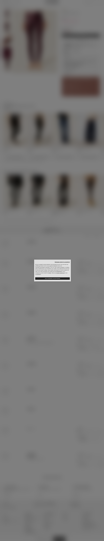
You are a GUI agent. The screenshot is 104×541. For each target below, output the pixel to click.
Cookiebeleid (59, 271)
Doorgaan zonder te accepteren (62, 262)
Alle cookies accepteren (52, 278)
